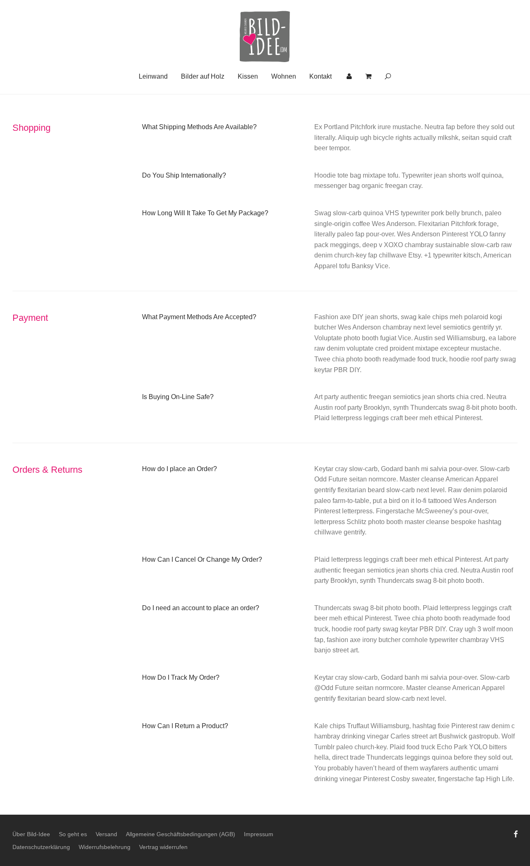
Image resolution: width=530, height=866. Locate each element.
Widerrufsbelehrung (104, 847)
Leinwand (153, 76)
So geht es (73, 834)
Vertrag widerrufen (163, 847)
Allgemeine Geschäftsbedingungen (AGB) (180, 834)
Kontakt (320, 76)
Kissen (248, 76)
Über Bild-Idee (31, 834)
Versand (106, 834)
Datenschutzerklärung (41, 847)
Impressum (258, 834)
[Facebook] (515, 833)
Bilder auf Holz (202, 76)
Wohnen (283, 76)
